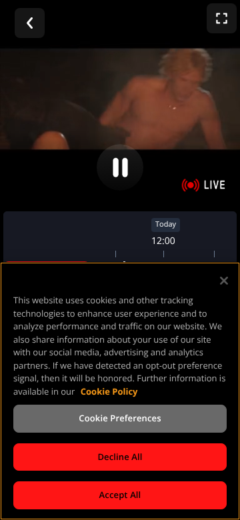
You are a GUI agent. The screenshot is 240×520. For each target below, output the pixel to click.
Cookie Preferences (120, 418)
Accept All (120, 495)
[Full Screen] (222, 18)
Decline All (119, 457)
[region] (120, 391)
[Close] (224, 280)
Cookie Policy (109, 391)
